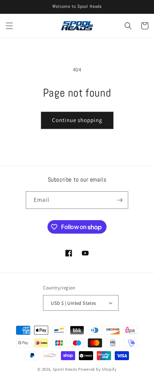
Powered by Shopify (97, 369)
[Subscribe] (119, 200)
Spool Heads (65, 369)
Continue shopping (77, 120)
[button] (9, 26)
